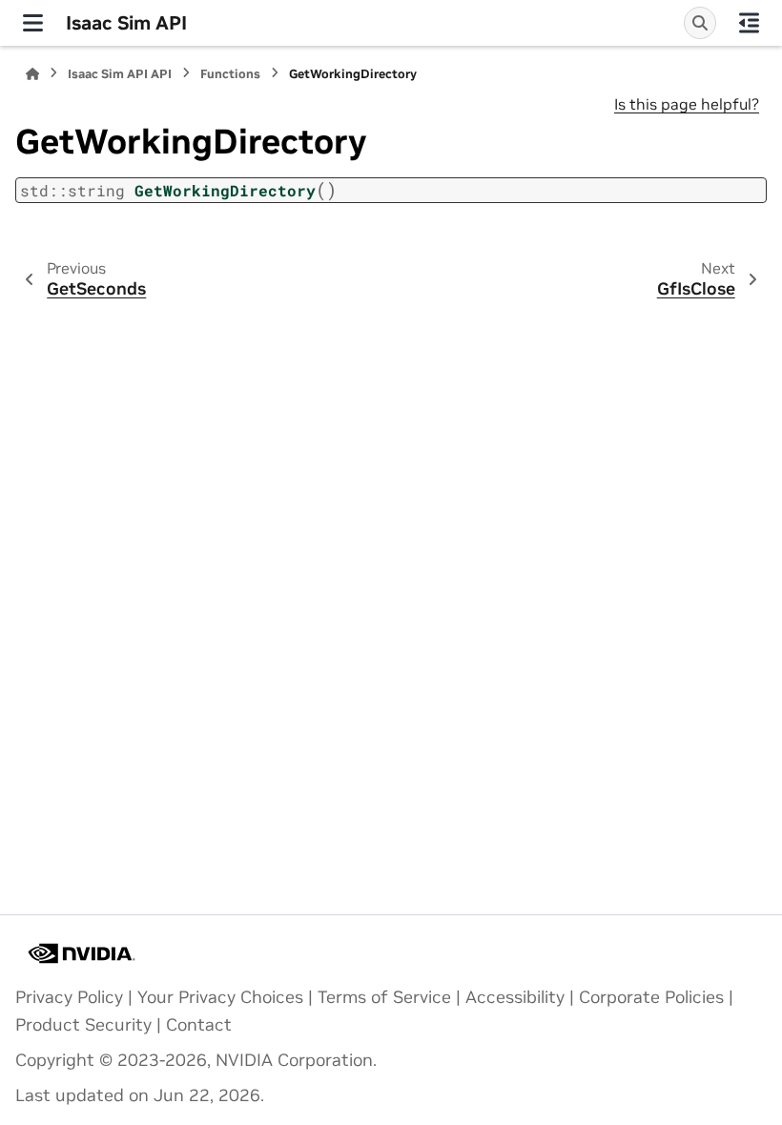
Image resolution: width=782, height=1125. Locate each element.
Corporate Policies (651, 997)
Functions (230, 74)
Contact (199, 1024)
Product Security (83, 1024)
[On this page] (749, 23)
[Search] (700, 23)
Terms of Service (384, 997)
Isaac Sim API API (120, 74)
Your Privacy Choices (220, 997)
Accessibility (515, 997)
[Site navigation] (33, 23)
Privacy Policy (69, 997)
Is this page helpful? (686, 103)
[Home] (32, 74)
